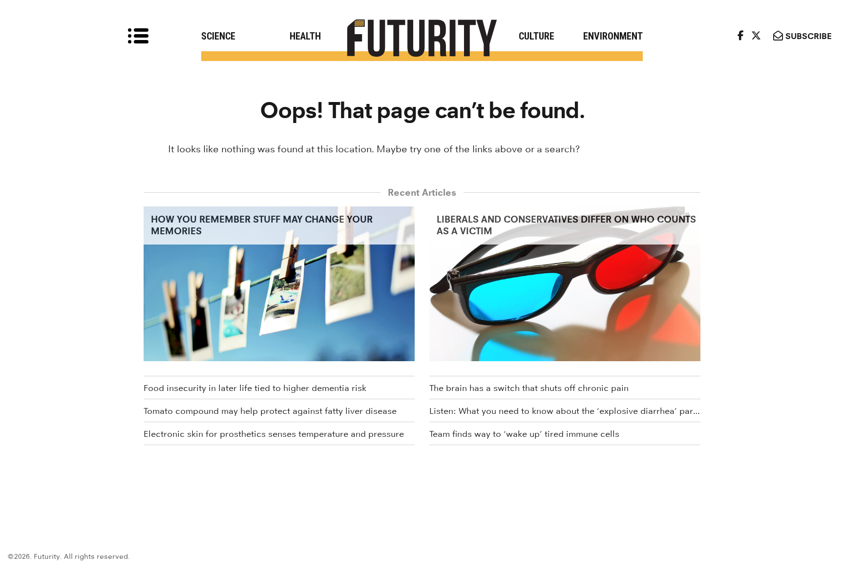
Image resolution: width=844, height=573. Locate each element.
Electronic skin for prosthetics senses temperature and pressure (274, 434)
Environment (613, 36)
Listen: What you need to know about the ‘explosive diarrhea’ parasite (564, 411)
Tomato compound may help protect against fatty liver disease (270, 411)
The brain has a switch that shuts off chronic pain (529, 388)
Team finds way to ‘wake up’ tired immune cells (524, 434)
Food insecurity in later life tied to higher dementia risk (255, 388)
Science (218, 36)
